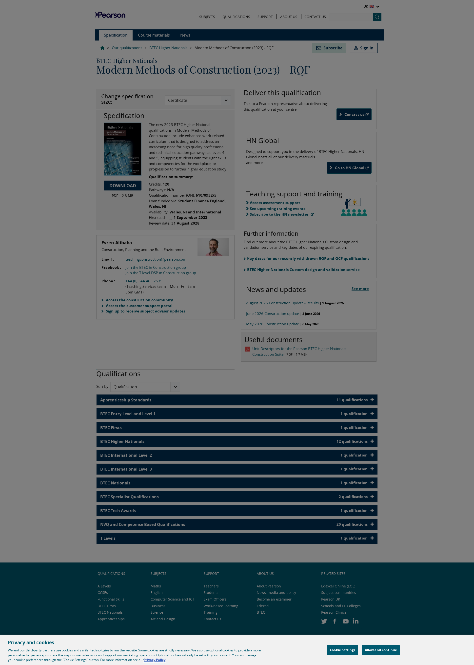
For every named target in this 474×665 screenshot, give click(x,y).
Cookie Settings (342, 650)
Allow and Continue (381, 650)
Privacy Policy (154, 660)
